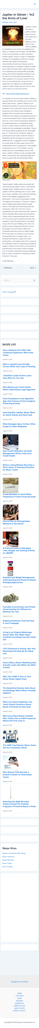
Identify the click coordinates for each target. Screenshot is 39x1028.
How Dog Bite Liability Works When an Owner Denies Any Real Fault (19, 413)
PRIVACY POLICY (19, 1011)
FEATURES (19, 996)
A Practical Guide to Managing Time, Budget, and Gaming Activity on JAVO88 (19, 550)
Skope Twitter (7, 863)
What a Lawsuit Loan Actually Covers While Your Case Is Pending (19, 365)
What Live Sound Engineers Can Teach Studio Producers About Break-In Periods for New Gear (17, 704)
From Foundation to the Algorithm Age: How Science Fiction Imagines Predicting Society (19, 401)
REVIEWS (19, 1001)
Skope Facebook (8, 857)
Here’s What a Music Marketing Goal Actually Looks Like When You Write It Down (19, 665)
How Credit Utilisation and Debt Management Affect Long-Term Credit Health (17, 453)
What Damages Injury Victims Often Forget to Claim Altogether (19, 425)
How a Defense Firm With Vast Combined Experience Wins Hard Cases (18, 352)
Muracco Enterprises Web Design (14, 853)
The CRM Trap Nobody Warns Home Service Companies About (19, 746)
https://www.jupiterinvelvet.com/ (17, 94)
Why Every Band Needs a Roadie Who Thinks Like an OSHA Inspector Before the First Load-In (19, 718)
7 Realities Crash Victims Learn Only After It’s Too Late (17, 376)
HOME (19, 993)
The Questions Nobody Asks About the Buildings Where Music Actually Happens (19, 690)
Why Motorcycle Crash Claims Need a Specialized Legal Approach (19, 388)
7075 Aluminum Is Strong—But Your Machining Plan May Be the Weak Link (19, 651)
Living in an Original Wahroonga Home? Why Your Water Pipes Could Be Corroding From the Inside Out (19, 636)
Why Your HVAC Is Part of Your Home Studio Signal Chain (17, 677)
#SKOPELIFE (19, 1003)
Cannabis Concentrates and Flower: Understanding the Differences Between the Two (19, 609)
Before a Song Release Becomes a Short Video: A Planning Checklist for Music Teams (18, 467)
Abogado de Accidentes (19, 982)
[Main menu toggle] (35, 4)
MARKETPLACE (19, 1006)
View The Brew (7, 867)
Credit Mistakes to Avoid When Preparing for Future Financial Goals (19, 495)
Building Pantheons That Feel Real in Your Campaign (18, 622)
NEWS (19, 998)
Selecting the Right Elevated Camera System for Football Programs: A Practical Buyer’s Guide (19, 803)
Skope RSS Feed (8, 860)
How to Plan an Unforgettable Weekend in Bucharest (16, 522)
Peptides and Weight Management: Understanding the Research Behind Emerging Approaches (19, 579)
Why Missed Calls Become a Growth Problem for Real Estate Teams (17, 774)
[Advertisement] (19, 907)
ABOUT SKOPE (19, 1008)
